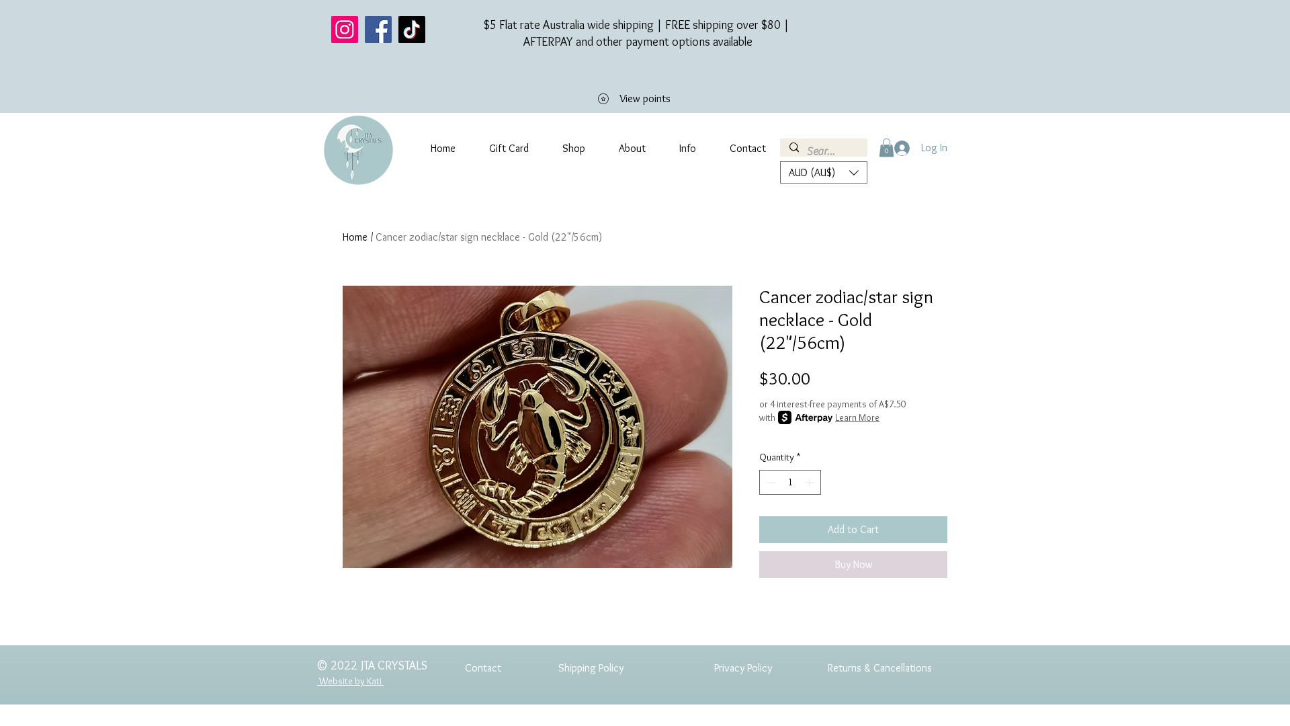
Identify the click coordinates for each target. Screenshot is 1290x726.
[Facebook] (378, 29)
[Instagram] (344, 29)
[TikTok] (411, 29)
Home (355, 237)
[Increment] (810, 482)
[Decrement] (769, 482)
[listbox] (823, 172)
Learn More (857, 417)
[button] (886, 147)
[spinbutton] (790, 482)
